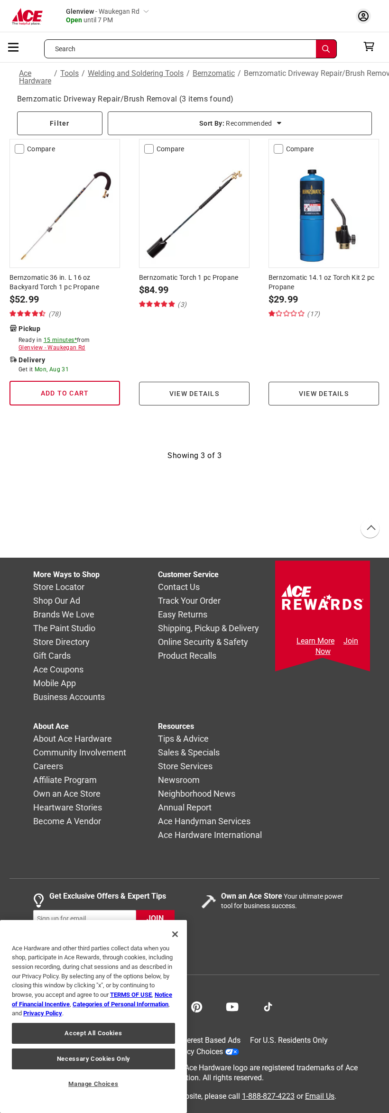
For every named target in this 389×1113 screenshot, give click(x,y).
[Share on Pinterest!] (196, 1005)
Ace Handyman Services (204, 821)
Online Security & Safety (203, 642)
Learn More (315, 640)
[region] (93, 1016)
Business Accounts (69, 697)
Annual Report (185, 807)
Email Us (319, 1096)
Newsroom (179, 780)
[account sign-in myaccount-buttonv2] (366, 16)
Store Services (185, 766)
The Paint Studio (64, 628)
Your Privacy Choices (188, 1051)
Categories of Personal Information (120, 1004)
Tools (69, 74)
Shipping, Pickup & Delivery (208, 628)
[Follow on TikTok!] (268, 1005)
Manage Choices (93, 1083)
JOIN (155, 918)
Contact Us (179, 587)
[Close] (175, 934)
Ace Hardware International (210, 835)
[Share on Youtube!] (232, 1005)
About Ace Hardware (72, 739)
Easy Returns (182, 614)
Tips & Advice (183, 739)
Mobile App (54, 683)
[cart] (371, 46)
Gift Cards (52, 656)
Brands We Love (63, 614)
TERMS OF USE (131, 994)
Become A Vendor (67, 821)
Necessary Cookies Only (93, 1058)
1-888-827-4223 (268, 1096)
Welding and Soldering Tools (136, 74)
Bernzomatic (214, 74)
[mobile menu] (13, 46)
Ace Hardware (35, 77)
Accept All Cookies (93, 1033)
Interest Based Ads (209, 1040)
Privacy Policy (42, 1013)
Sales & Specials (189, 752)
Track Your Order (189, 601)
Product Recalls (187, 656)
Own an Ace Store (67, 794)
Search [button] (65, 49)
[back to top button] (370, 529)
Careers (48, 766)
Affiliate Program (65, 780)
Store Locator (58, 587)
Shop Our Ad (56, 601)
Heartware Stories (67, 807)
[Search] (326, 48)
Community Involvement (79, 752)
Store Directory (61, 642)
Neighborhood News (196, 794)
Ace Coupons (58, 669)
